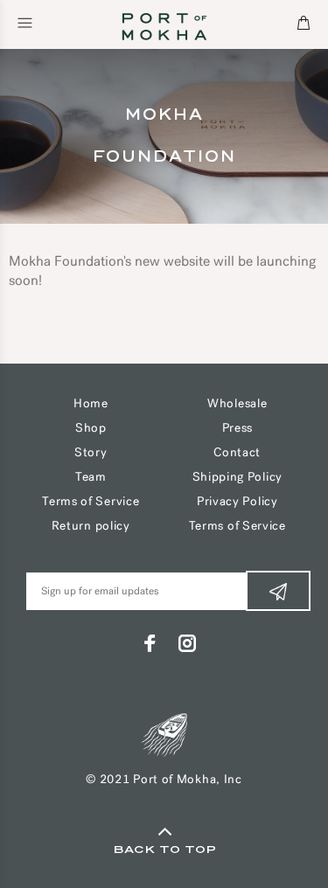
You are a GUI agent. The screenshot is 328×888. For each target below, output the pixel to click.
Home (90, 404)
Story (91, 453)
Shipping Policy (237, 477)
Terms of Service (90, 502)
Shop (91, 428)
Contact (237, 453)
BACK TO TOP (164, 849)
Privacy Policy (237, 502)
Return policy (91, 526)
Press (238, 428)
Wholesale (237, 404)
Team (91, 477)
